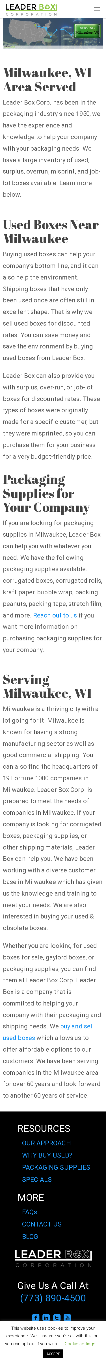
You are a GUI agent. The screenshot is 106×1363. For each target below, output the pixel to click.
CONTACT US (42, 1224)
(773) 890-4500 (53, 1298)
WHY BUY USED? (47, 1155)
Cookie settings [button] (80, 1343)
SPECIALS (37, 1180)
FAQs (29, 1212)
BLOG (30, 1237)
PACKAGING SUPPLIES (56, 1167)
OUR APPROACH (46, 1143)
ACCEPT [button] (53, 1354)
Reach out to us (55, 615)
